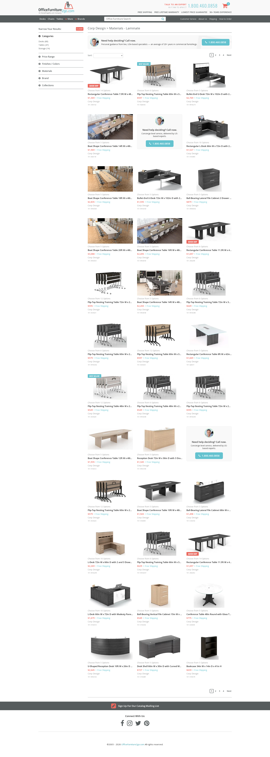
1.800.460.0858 (203, 5)
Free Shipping (145, 12)
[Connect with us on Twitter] (138, 722)
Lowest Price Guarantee (194, 12)
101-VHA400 (190, 157)
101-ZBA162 (92, 105)
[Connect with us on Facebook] (122, 722)
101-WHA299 (92, 573)
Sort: (90, 55)
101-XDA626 (92, 521)
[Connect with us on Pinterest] (147, 722)
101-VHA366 (141, 625)
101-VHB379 (190, 677)
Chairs (51, 18)
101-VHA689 (141, 677)
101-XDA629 (92, 417)
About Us (203, 19)
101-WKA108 (141, 469)
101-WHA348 (191, 313)
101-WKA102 (92, 677)
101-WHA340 (141, 417)
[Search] (163, 19)
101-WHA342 (92, 365)
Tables (60, 18)
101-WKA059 (141, 261)
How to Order (225, 19)
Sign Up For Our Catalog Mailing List (138, 706)
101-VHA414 (92, 625)
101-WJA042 (141, 105)
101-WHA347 (141, 573)
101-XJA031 (190, 365)
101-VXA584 (141, 521)
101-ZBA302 (190, 573)
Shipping (213, 19)
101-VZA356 (190, 521)
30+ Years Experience (221, 12)
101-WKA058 (141, 313)
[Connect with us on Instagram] (130, 722)
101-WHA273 (191, 105)
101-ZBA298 (190, 261)
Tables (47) (44, 45)
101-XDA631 (92, 313)
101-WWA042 (191, 209)
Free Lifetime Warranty (166, 12)
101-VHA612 (92, 469)
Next (229, 55)
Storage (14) (44, 48)
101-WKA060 (92, 209)
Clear (80, 29)
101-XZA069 (190, 625)
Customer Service (188, 19)
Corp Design (94, 101)
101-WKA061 (92, 261)
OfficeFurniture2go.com (132, 744)
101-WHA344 (191, 417)
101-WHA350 (141, 209)
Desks (43, 18)
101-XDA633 (141, 365)
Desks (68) (43, 41)
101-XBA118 (92, 157)
